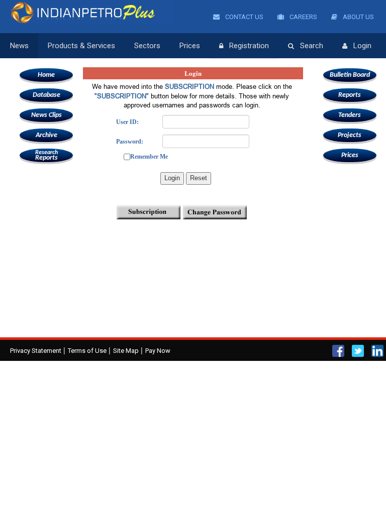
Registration (249, 45)
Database (46, 95)
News (19, 45)
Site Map (126, 350)
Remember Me (149, 156)
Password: (129, 141)
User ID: (127, 121)
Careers (302, 17)
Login (362, 45)
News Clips (46, 115)
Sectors (147, 45)
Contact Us (243, 17)
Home (46, 75)
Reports (46, 156)
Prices (189, 45)
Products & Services (81, 45)
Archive (46, 135)
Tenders (349, 115)
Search (311, 45)
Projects (349, 135)
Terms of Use (87, 350)
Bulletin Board (350, 75)
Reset (198, 178)
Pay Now (157, 350)
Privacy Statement (35, 350)
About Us (357, 17)
